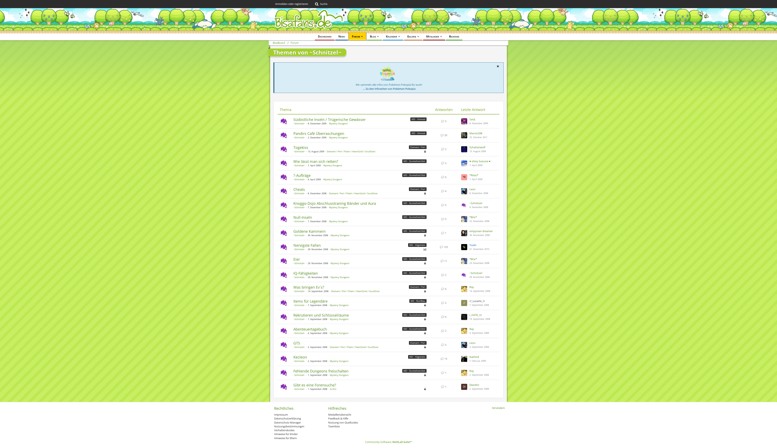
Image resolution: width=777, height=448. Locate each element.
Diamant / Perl (417, 147)
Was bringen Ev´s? (308, 287)
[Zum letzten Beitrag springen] (464, 121)
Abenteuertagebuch (310, 329)
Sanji (472, 119)
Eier (296, 259)
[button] (497, 66)
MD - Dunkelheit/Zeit (414, 161)
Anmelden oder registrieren (291, 4)
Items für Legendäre (310, 301)
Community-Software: (388, 442)
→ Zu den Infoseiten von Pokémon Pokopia (389, 89)
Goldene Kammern (309, 231)
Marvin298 (475, 133)
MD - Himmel (418, 119)
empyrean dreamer (481, 231)
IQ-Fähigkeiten (305, 273)
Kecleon (300, 357)
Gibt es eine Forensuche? (314, 385)
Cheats (299, 189)
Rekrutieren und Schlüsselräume (321, 315)
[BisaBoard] (388, 20)
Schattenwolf (477, 147)
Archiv (333, 388)
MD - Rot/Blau (418, 300)
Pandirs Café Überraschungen (318, 133)
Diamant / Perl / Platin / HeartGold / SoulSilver (351, 151)
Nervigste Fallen (307, 245)
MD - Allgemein (417, 244)
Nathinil (474, 357)
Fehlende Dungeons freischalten (320, 371)
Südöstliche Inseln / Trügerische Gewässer (329, 119)
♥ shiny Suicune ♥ (479, 161)
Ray (471, 287)
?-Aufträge (302, 175)
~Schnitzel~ (299, 123)
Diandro (474, 385)
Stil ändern (498, 408)
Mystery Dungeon (338, 123)
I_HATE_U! (475, 315)
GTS (296, 343)
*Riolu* (473, 175)
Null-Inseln (302, 217)
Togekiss (300, 147)
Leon (472, 189)
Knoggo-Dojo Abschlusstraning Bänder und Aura (334, 203)
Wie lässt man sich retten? (315, 161)
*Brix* (473, 217)
